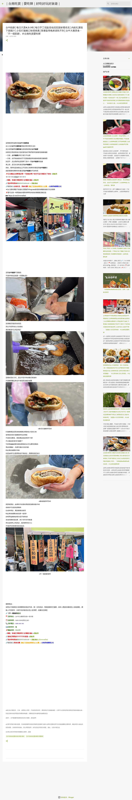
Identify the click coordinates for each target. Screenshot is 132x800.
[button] (7, 40)
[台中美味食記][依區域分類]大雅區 (15, 736)
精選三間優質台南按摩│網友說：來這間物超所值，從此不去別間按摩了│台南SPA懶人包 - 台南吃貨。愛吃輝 (116, 182)
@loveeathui (43, 639)
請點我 (54, 174)
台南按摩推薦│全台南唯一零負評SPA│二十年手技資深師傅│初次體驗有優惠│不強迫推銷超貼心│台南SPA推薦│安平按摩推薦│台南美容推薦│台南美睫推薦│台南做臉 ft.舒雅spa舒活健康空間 (116, 141)
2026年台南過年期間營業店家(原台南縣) (115, 215)
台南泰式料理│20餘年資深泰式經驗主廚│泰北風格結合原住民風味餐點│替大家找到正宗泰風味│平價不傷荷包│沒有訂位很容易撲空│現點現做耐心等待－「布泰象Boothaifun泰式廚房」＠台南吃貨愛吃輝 (116, 458)
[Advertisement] (45, 59)
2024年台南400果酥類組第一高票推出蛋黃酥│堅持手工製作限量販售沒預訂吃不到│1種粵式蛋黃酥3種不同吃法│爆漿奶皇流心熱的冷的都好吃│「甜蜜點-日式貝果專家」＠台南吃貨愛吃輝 (116, 414)
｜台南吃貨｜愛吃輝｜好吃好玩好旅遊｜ (33, 3)
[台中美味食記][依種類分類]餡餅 (34, 736)
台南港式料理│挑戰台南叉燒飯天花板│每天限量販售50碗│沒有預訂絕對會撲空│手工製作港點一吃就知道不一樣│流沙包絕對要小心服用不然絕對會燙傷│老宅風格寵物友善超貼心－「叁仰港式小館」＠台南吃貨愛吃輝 (116, 97)
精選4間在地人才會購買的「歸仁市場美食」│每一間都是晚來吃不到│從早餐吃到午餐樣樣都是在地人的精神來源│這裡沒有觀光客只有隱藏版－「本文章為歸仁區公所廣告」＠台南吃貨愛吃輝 (116, 370)
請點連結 (35, 183)
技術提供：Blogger (67, 797)
